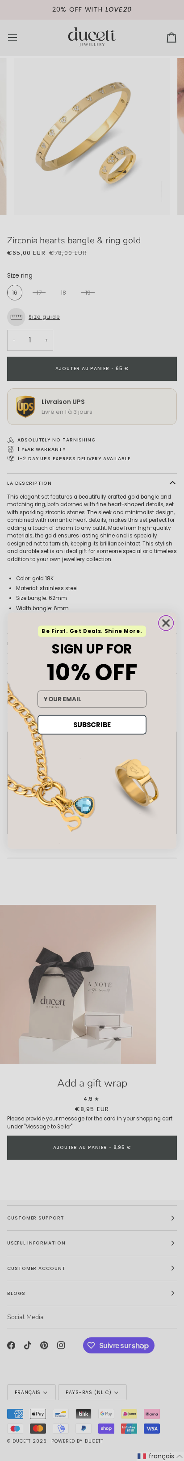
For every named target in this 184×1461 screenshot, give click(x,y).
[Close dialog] (166, 622)
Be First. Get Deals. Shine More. (92, 631)
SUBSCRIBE (92, 724)
